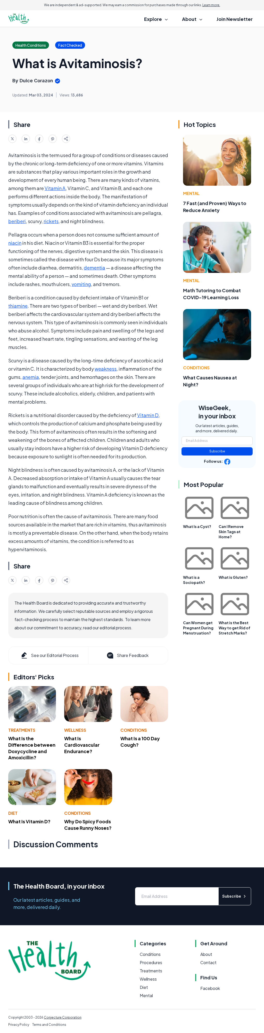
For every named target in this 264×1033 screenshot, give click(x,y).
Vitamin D (148, 415)
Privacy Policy (18, 1025)
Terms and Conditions (49, 1025)
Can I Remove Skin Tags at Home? (231, 531)
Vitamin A (55, 188)
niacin (14, 243)
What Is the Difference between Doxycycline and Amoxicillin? (31, 747)
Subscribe (217, 451)
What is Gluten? (233, 577)
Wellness (75, 730)
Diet (13, 813)
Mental (191, 193)
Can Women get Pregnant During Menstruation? (198, 627)
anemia (30, 377)
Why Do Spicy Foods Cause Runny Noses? (88, 824)
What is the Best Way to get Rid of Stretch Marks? (234, 627)
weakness (106, 369)
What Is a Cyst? (197, 526)
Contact (208, 962)
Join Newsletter (235, 19)
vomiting (81, 284)
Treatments (21, 730)
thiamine (18, 306)
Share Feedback (132, 655)
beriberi (17, 221)
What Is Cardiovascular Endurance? (82, 744)
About (206, 954)
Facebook (210, 988)
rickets (51, 221)
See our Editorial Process (55, 655)
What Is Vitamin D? (29, 821)
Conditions (133, 730)
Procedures (151, 962)
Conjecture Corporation (62, 1017)
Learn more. (211, 5)
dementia (94, 268)
